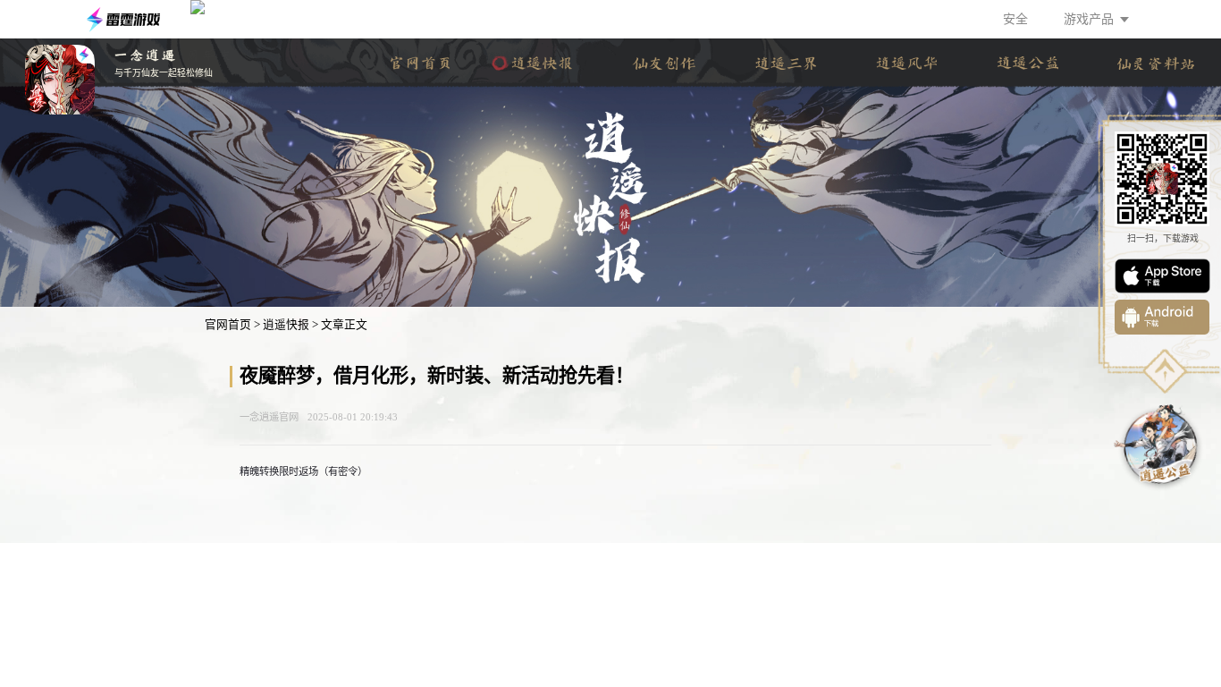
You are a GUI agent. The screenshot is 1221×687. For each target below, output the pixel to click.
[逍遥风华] (907, 63)
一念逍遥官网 (269, 416)
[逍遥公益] (1027, 63)
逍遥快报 (286, 324)
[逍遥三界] (785, 63)
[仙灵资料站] (1156, 63)
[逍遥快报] (542, 63)
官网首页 (228, 324)
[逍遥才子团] (663, 63)
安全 (1015, 19)
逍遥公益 (1159, 445)
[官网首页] (420, 63)
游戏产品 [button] (1089, 19)
